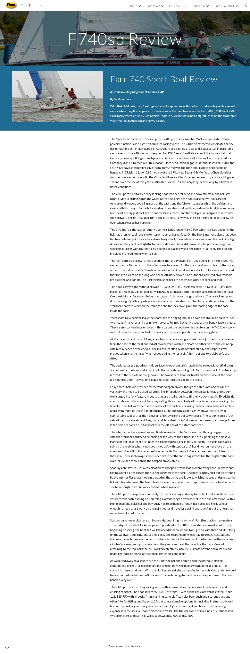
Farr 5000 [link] (198, 5)
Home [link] (133, 5)
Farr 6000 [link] (153, 5)
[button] (245, 5)
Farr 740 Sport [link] (224, 5)
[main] (125, 38)
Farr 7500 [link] (175, 5)
